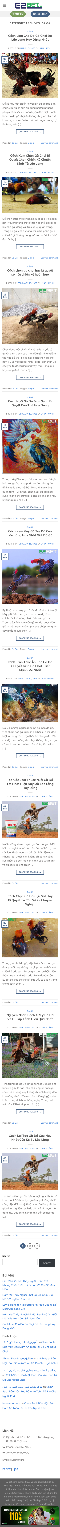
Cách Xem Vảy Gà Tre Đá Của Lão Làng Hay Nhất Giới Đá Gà (30, 533)
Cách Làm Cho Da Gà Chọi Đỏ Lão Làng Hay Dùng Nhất (30, 38)
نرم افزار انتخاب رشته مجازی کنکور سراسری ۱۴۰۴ (29, 1370)
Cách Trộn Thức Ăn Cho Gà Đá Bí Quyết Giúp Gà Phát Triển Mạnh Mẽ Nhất (30, 666)
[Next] (37, 1246)
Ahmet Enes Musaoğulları (17, 1358)
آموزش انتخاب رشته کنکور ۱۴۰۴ (19, 1342)
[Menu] (4, 5)
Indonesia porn (11, 1403)
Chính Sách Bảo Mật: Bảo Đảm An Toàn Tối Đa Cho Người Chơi (29, 1346)
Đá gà (31, 143)
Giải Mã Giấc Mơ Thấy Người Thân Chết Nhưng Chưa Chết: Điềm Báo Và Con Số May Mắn (28, 1285)
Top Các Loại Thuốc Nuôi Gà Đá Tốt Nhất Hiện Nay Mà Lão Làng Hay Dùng (30, 784)
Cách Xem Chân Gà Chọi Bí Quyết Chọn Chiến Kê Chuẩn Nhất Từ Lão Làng (30, 159)
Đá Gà (30, 32)
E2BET (6, 1469)
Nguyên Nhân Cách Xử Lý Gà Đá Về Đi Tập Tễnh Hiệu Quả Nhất (30, 1017)
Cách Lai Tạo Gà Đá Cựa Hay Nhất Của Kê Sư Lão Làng (30, 1138)
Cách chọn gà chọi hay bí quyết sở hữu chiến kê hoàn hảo (30, 272)
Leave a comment (49, 143)
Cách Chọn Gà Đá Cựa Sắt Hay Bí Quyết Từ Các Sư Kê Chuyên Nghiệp (30, 900)
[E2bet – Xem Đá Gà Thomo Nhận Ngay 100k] (30, 5)
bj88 (15, 1469)
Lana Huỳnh (45, 48)
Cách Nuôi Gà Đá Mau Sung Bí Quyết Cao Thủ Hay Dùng (30, 403)
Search (6, 1256)
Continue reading (30, 131)
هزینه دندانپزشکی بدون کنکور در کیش (22, 1386)
